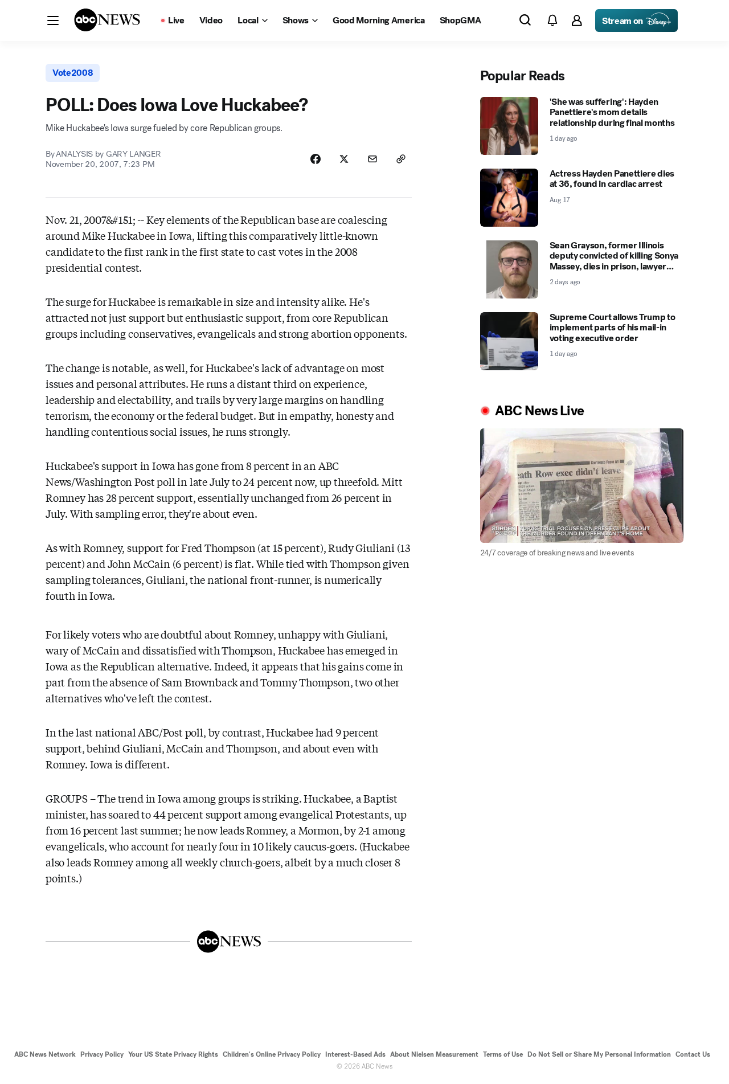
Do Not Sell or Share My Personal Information (599, 1054)
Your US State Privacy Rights (173, 1054)
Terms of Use (503, 1054)
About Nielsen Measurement (434, 1054)
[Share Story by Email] (372, 159)
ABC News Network (45, 1054)
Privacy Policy (102, 1054)
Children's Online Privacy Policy (272, 1054)
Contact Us (692, 1054)
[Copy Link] (401, 159)
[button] (53, 20)
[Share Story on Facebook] (315, 159)
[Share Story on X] (344, 159)
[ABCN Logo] (107, 20)
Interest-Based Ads (355, 1054)
